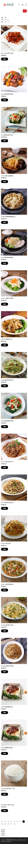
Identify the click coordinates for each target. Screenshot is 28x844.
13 (8, 823)
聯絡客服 (3, 835)
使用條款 (3, 829)
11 (2, 823)
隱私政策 (3, 831)
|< (2, 821)
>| (14, 823)
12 (5, 823)
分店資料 (3, 833)
